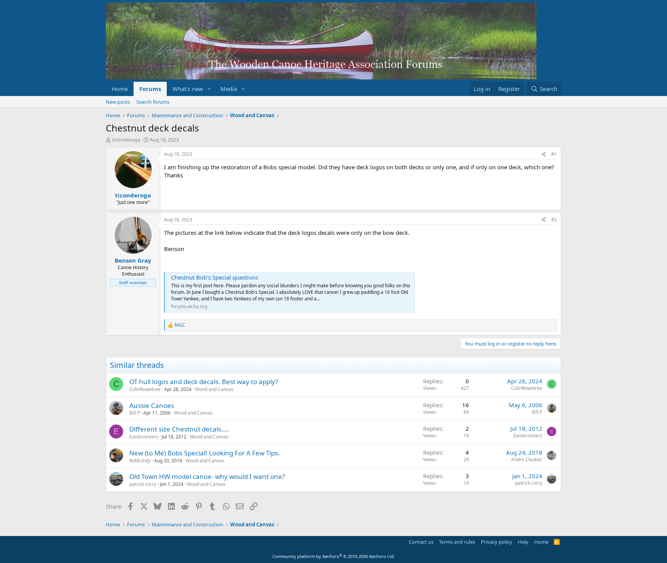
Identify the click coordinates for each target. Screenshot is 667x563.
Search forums (152, 101)
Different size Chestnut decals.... (179, 429)
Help (523, 541)
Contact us (421, 541)
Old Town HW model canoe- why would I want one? (207, 476)
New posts (118, 101)
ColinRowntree (145, 389)
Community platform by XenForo (334, 556)
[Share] (543, 154)
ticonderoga (126, 139)
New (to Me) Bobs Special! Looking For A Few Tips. (204, 452)
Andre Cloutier (526, 459)
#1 (554, 154)
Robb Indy (140, 460)
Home (120, 89)
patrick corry (142, 484)
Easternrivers (143, 436)
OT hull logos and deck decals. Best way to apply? (203, 381)
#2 (554, 219)
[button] (209, 89)
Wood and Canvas (214, 389)
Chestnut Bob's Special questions (214, 277)
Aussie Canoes (151, 405)
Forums (150, 89)
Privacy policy (496, 541)
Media (228, 89)
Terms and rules (457, 541)
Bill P (134, 413)
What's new (188, 89)
